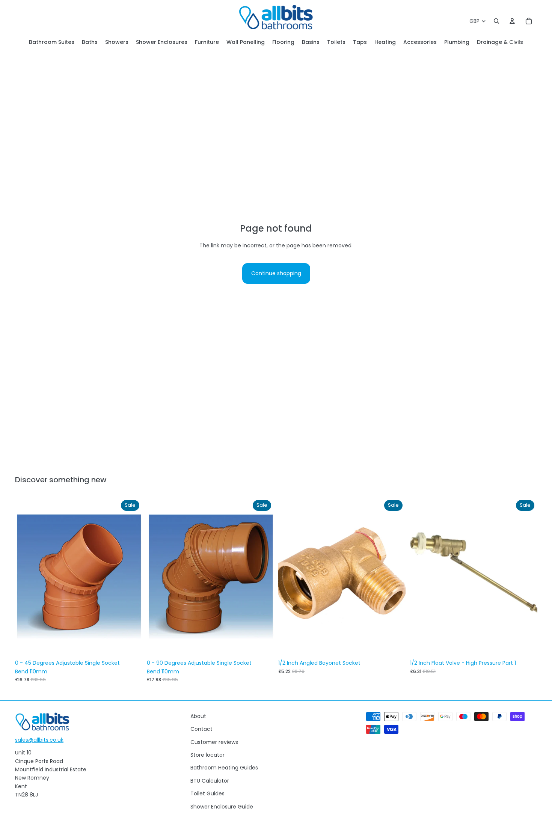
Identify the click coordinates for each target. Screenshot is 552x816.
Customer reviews (214, 742)
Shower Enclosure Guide (221, 806)
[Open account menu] (512, 21)
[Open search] (496, 21)
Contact (201, 729)
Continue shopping (276, 273)
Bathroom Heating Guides (224, 767)
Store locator (207, 755)
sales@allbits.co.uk (39, 740)
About (198, 716)
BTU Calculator (209, 780)
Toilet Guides (207, 793)
